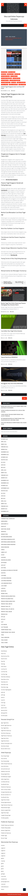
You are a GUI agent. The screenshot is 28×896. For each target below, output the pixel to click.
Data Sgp (4, 74)
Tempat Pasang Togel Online (8, 632)
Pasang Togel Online (5, 774)
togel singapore (13, 84)
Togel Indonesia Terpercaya (6, 805)
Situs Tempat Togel (5, 756)
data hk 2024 (4, 708)
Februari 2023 (4, 475)
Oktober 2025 (4, 439)
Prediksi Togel (4, 835)
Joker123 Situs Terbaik (6, 789)
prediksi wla (4, 614)
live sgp (14, 82)
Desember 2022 (5, 480)
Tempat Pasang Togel (6, 630)
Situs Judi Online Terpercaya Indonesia (14, 18)
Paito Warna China (5, 679)
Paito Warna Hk (4, 682)
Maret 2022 (4, 504)
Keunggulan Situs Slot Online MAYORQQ (12, 383)
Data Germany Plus (5, 656)
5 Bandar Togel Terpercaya (8, 519)
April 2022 (3, 501)
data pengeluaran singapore (8, 544)
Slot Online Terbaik (5, 746)
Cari (4, 395)
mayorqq (3, 861)
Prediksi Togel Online (6, 612)
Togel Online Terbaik (5, 800)
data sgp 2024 (4, 713)
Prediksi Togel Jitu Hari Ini (7, 609)
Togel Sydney (4, 643)
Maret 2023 (4, 473)
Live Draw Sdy (4, 672)
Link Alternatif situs (5, 782)
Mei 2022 (3, 498)
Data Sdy (3, 661)
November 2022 (5, 483)
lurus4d (3, 588)
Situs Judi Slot (4, 758)
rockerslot (3, 884)
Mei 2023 (3, 467)
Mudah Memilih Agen (5, 808)
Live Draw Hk (4, 669)
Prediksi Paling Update (5, 828)
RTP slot (3, 619)
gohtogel (3, 874)
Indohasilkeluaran (6, 560)
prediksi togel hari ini (6, 604)
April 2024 (3, 442)
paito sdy (3, 692)
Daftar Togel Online (5, 779)
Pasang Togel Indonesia (6, 802)
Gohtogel (3, 557)
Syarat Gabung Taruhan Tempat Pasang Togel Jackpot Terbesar (12, 415)
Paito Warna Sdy (4, 684)
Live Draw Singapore (6, 581)
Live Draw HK (14, 76)
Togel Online (12, 72)
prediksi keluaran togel (7, 599)
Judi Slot (3, 565)
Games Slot (4, 552)
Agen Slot (3, 526)
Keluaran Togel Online (5, 830)
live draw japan (4, 715)
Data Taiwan (3, 666)
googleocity (10, 74)
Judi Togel (17, 74)
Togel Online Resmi (5, 741)
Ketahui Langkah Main (6, 810)
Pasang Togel (4, 593)
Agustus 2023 (4, 460)
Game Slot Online (4, 766)
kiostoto (3, 845)
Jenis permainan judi (5, 769)
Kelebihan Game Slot (5, 771)
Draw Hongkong (5, 547)
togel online (5, 84)
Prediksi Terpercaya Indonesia (7, 825)
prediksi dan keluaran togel (8, 596)
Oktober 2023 (4, 457)
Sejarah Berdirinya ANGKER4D (9, 357)
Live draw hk (4, 190)
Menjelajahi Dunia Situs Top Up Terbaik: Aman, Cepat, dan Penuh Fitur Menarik (13, 407)
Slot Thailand (4, 627)
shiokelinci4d (4, 879)
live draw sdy (16, 78)
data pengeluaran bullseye (8, 539)
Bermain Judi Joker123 (6, 795)
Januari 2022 (4, 509)
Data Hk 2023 (4, 659)
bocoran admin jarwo (6, 537)
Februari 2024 (4, 447)
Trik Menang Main (5, 818)
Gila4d (2, 555)
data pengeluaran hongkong (8, 542)
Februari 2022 (4, 506)
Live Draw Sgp (4, 674)
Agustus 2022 (4, 491)
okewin (2, 889)
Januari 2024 (4, 449)
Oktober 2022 (4, 485)
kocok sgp (3, 703)
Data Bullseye (4, 651)
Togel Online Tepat (5, 813)
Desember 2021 (5, 511)
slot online (4, 624)
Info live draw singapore (12, 179)
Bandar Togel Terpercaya (6, 725)
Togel (2, 635)
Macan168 (3, 591)
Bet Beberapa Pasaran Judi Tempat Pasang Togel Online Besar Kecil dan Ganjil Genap (13, 419)
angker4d (3, 848)
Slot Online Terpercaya (5, 733)
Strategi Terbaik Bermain (6, 792)
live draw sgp (5, 80)
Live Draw (3, 575)
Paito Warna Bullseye (5, 677)
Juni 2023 (3, 465)
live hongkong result (6, 583)
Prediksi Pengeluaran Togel (8, 601)
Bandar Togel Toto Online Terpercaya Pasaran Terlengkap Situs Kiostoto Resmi (13, 304)
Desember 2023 (5, 452)
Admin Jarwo (4, 521)
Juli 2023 (3, 462)
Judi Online (4, 72)
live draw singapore (15, 80)
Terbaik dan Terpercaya (6, 787)
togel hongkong (21, 82)
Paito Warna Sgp (4, 687)
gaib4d (2, 858)
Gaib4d (2, 550)
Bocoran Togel (4, 838)
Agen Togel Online (5, 529)
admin (13, 91)
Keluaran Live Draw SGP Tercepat (9, 570)
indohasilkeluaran (5, 887)
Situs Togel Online (5, 728)
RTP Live (3, 617)
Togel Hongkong (5, 637)
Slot (2, 622)
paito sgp (3, 695)
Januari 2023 (4, 478)
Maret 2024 (4, 444)
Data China (3, 653)
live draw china (5, 76)
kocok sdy (3, 705)
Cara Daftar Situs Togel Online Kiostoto (11, 331)
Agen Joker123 (4, 524)
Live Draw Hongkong (6, 78)
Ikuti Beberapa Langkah (6, 777)
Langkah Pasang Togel (5, 815)
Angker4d (3, 532)
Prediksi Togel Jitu (5, 606)
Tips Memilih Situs (5, 784)
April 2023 (3, 470)
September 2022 (5, 488)
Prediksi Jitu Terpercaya (6, 833)
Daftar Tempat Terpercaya (6, 764)
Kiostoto (3, 573)
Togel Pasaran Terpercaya (6, 736)
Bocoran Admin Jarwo (5, 749)
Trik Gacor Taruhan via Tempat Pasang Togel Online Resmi (13, 423)
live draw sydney (6, 82)
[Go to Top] (24, 889)
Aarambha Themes (17, 894)
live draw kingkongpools (6, 690)
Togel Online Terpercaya (6, 731)
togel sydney (22, 84)
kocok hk (3, 700)
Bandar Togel (4, 534)
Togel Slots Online (5, 738)
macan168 (3, 876)
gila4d (2, 863)
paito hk (2, 697)
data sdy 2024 (4, 710)
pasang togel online (5, 882)
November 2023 (5, 454)
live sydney (4, 586)
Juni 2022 (3, 496)
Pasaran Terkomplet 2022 (6, 743)
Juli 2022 (3, 493)
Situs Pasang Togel (5, 761)
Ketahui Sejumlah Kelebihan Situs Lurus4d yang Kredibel (13, 411)
